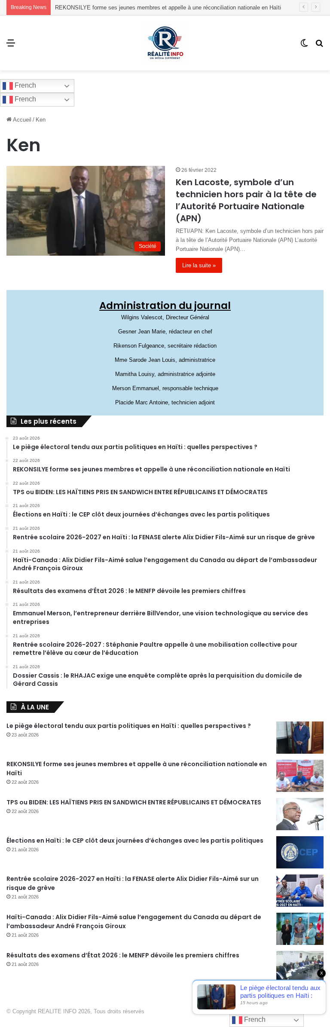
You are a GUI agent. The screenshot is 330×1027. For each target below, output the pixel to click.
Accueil (21, 119)
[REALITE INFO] (165, 42)
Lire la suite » (199, 265)
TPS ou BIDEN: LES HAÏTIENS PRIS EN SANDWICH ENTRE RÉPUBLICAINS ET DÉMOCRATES (133, 802)
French (24, 85)
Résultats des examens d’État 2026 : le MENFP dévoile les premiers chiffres (122, 955)
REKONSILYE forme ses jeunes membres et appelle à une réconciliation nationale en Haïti (168, 7)
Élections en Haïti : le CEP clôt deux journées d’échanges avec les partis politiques (134, 840)
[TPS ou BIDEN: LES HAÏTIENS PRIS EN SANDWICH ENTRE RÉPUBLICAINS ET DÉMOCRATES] (300, 814)
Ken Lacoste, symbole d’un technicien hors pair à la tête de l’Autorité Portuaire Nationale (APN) (246, 200)
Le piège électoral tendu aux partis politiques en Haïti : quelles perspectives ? (128, 725)
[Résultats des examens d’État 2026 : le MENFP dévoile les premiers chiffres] (300, 967)
